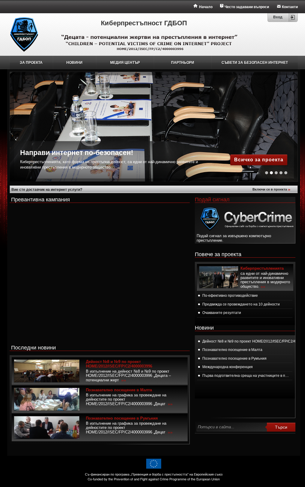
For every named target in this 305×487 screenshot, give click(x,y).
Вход (277, 17)
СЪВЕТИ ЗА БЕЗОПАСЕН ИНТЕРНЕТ (255, 62)
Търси (281, 427)
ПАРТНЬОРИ (182, 62)
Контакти (290, 7)
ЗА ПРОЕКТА (31, 62)
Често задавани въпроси (247, 7)
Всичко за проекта (258, 159)
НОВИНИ (74, 62)
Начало (206, 7)
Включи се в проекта (271, 189)
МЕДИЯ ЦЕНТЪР (125, 62)
